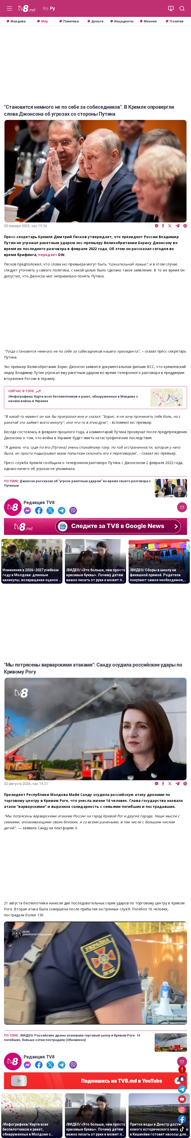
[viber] (185, 226)
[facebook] (163, 226)
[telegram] (177, 226)
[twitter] (170, 226)
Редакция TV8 (39, 502)
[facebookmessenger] (156, 226)
